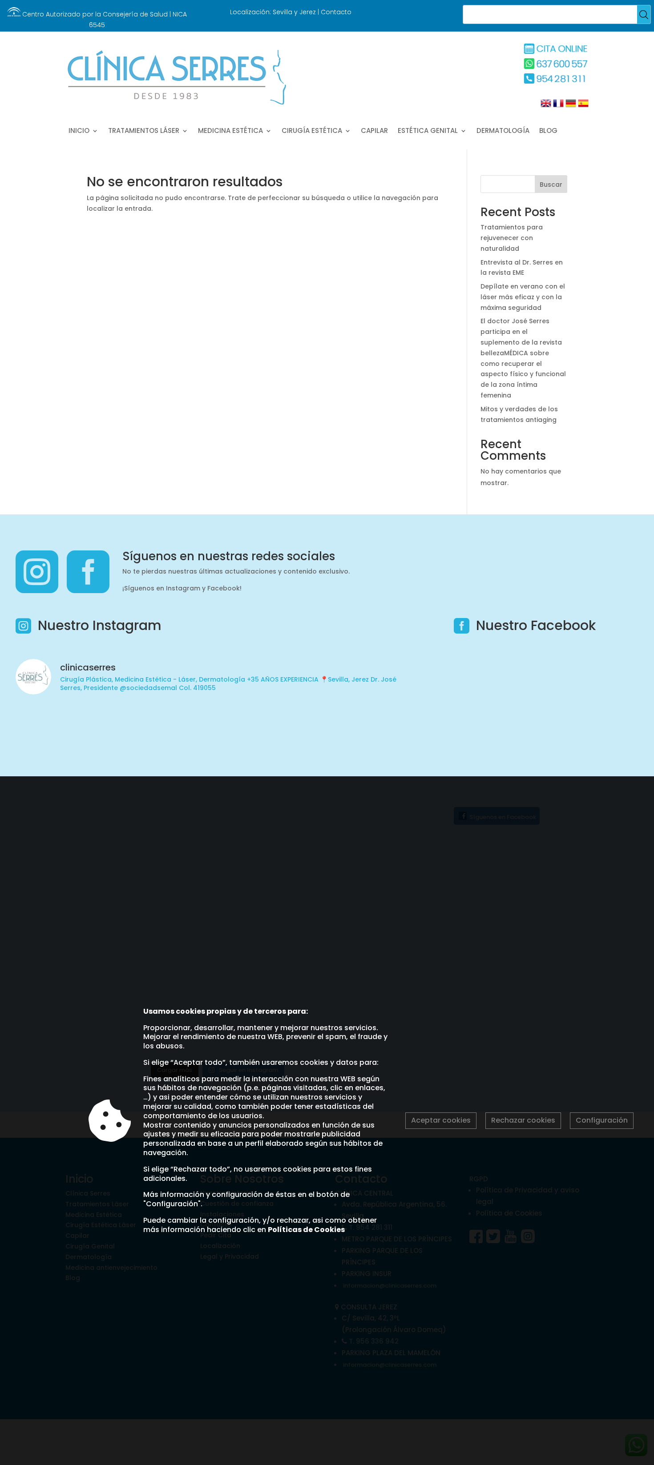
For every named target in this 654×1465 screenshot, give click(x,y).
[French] (557, 106)
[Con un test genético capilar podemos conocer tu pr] (166, 732)
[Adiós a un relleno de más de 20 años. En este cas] (370, 732)
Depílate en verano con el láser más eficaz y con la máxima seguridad (522, 297)
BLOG (548, 131)
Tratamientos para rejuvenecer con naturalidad (511, 238)
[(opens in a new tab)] (510, 664)
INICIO (79, 131)
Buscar (551, 184)
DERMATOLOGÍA (502, 131)
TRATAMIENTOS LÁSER (143, 131)
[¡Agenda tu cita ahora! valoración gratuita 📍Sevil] (268, 732)
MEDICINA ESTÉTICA (230, 131)
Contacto (336, 12)
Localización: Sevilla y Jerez (273, 12)
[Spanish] (582, 106)
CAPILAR (374, 131)
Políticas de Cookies (306, 1229)
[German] (570, 106)
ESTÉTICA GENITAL (428, 131)
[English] (546, 106)
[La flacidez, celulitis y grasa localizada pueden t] (64, 732)
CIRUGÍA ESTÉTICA (312, 131)
